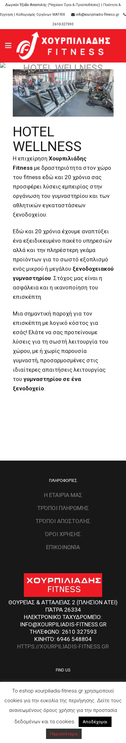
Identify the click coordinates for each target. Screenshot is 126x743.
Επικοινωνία (63, 547)
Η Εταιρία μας (63, 495)
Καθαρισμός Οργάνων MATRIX (40, 14)
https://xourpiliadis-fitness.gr (63, 646)
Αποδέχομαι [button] (95, 721)
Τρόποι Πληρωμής (63, 508)
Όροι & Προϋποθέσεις (81, 5)
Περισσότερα (64, 733)
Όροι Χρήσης (63, 534)
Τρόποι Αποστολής (63, 521)
